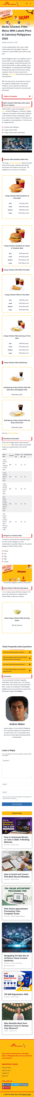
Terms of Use (6, 1070)
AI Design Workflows (10, 965)
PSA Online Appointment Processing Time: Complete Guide (16, 911)
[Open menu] (30, 3)
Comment (6, 760)
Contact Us (5, 1073)
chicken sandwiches (15, 163)
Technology (19, 963)
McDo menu (12, 74)
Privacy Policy (6, 1067)
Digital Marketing (20, 916)
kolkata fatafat (26, 1094)
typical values (6, 445)
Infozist (7, 844)
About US (5, 1076)
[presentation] (17, 825)
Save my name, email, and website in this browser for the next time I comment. (17, 797)
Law (16, 1030)
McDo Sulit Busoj (13, 433)
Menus (4, 23)
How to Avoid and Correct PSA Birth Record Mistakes (16, 875)
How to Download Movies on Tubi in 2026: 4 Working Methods (16, 839)
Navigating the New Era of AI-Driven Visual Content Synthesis (16, 958)
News (17, 844)
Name (5, 784)
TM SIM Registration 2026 (16, 994)
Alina (7, 1030)
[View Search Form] (26, 3)
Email (5, 792)
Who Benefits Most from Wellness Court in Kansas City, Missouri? (16, 1025)
